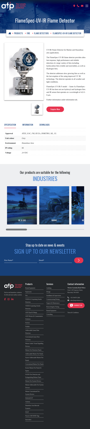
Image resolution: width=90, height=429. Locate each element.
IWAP (27, 412)
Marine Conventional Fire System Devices (32, 393)
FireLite (27, 323)
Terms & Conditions (73, 312)
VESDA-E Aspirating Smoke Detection (33, 300)
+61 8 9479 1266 (75, 297)
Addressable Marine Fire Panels (34, 354)
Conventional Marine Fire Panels (34, 364)
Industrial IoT (29, 398)
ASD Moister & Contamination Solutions (34, 317)
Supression (28, 292)
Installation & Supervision (53, 295)
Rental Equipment (30, 288)
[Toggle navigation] (87, 6)
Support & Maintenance (53, 303)
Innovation (28, 419)
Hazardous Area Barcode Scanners (32, 407)
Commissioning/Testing (53, 299)
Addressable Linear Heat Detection (32, 331)
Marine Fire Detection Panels (33, 350)
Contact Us (78, 305)
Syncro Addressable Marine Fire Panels (34, 359)
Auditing (48, 288)
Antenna (27, 402)
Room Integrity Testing (52, 307)
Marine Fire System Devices (33, 381)
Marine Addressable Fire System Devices (34, 386)
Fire (28, 33)
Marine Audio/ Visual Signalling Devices (34, 345)
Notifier (27, 326)
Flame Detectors (41, 33)
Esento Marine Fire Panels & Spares (33, 369)
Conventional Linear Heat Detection (32, 338)
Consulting (49, 314)
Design (48, 292)
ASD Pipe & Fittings (31, 312)
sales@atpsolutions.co (76, 300)
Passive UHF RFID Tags (32, 416)
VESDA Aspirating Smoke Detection (32, 307)
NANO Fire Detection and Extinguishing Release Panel (33, 376)
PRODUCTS (18, 33)
